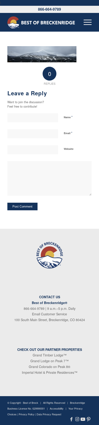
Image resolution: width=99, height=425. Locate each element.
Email (68, 133)
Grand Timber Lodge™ (50, 355)
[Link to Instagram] (77, 419)
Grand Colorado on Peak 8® (49, 366)
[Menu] (85, 22)
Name (68, 117)
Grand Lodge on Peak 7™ (49, 361)
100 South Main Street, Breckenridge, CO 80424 (49, 319)
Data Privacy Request (49, 414)
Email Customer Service (49, 314)
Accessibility (57, 408)
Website (68, 149)
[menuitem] (85, 22)
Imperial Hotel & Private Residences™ (49, 372)
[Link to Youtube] (83, 419)
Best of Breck (30, 402)
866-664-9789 (49, 9)
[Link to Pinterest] (89, 419)
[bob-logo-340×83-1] (41, 22)
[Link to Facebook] (71, 419)
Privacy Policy (27, 414)
